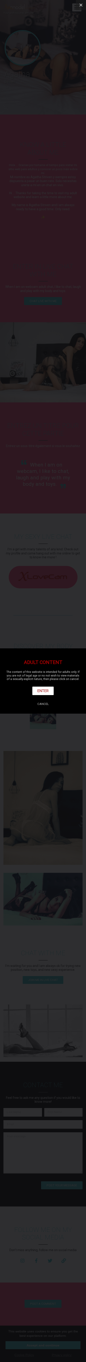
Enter (43, 690)
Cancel (43, 704)
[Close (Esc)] (81, 5)
